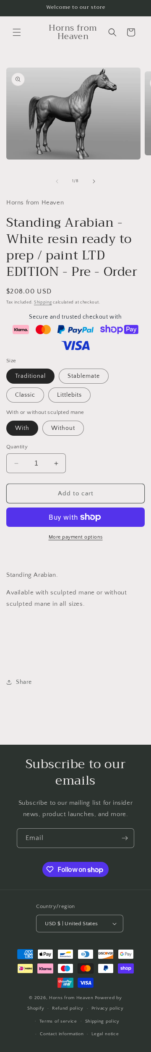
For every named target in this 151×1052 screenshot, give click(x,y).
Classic (25, 395)
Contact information (61, 1033)
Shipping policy (102, 1021)
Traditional (30, 376)
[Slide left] (57, 181)
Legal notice (105, 1033)
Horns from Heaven (71, 997)
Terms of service (58, 1021)
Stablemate (84, 376)
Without (63, 428)
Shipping (43, 302)
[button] (17, 32)
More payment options (76, 537)
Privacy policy (107, 1008)
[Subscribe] (124, 838)
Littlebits (69, 395)
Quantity (17, 447)
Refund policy (67, 1008)
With (22, 428)
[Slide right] (94, 181)
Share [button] (24, 682)
